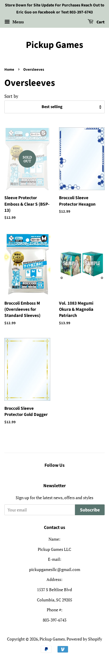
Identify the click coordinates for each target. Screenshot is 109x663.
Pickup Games (54, 45)
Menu (17, 22)
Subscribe (90, 510)
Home (9, 69)
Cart (100, 22)
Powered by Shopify (84, 639)
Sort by (11, 96)
